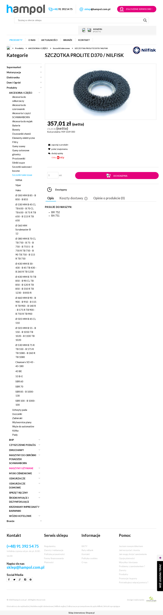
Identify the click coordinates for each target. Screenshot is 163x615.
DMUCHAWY (16, 450)
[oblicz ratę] (57, 159)
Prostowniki (18, 158)
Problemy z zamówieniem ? (132, 566)
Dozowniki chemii (21, 133)
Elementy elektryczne (23, 137)
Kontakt (86, 554)
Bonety (16, 129)
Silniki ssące (18, 162)
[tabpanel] (100, 212)
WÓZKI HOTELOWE (20, 515)
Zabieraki (17, 418)
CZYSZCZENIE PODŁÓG (22, 444)
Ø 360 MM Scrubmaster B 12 (23, 229)
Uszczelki (17, 413)
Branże (10, 521)
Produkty (12, 87)
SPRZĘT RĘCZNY (18, 492)
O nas (84, 562)
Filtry (15, 142)
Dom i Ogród (14, 82)
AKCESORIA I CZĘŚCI (20, 92)
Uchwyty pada (19, 409)
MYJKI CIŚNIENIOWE (20, 473)
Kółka (15, 430)
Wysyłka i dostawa (128, 562)
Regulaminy (50, 546)
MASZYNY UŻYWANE (21, 468)
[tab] (51, 198)
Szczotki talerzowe (22, 174)
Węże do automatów (23, 426)
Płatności (48, 562)
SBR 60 (19, 381)
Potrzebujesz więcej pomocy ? (133, 582)
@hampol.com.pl (97, 9)
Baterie (16, 125)
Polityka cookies (90, 558)
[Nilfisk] (144, 50)
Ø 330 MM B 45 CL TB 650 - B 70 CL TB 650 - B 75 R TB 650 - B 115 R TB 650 (25, 212)
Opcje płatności (127, 558)
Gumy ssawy (18, 146)
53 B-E (19, 376)
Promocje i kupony (128, 578)
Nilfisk (18, 180)
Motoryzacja (14, 72)
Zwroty (122, 570)
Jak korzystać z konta (129, 550)
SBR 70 (19, 386)
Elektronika (13, 77)
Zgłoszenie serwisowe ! (139, 9)
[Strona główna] (26, 10)
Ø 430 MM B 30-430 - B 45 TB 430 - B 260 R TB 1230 (25, 267)
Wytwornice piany (22, 422)
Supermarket (14, 67)
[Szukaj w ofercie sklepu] (145, 20)
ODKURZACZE (17, 478)
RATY (84, 546)
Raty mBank (87, 550)
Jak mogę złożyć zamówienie (133, 554)
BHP (11, 439)
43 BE (18, 371)
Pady (15, 434)
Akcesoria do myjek (22, 121)
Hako (18, 190)
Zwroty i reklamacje (53, 550)
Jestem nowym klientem (131, 546)
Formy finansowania (54, 558)
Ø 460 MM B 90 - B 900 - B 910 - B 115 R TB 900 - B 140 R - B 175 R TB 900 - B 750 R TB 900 (25, 305)
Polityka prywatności (54, 554)
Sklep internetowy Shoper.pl (81, 612)
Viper (18, 185)
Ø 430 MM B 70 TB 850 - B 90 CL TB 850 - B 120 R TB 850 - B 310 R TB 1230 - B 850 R (25, 284)
